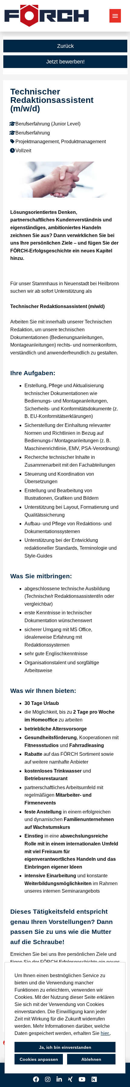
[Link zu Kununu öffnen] (94, 1079)
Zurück (65, 46)
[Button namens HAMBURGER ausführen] (115, 16)
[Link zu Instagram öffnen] (48, 1079)
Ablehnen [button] (91, 1059)
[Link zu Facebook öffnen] (36, 1079)
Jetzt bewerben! (65, 62)
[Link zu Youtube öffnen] (82, 1079)
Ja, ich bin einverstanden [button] (65, 1047)
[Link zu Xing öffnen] (70, 1079)
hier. (105, 1033)
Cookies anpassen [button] (39, 1059)
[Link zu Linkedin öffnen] (59, 1079)
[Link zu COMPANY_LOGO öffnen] (47, 16)
